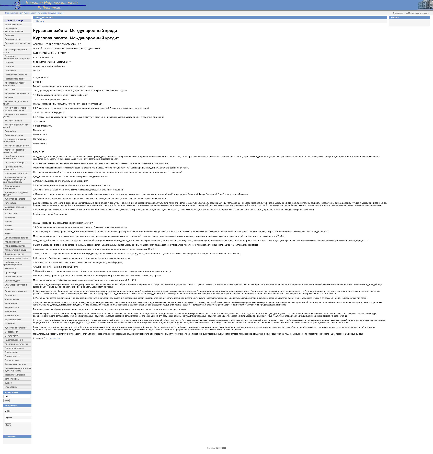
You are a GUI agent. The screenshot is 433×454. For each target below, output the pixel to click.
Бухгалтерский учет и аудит (15, 51)
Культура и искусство (16, 199)
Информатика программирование (12, 263)
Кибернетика (11, 311)
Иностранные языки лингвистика (14, 84)
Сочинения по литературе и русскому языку (17, 369)
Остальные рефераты (16, 163)
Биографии (10, 131)
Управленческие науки (16, 258)
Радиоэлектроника (14, 348)
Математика (11, 213)
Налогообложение (14, 340)
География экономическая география (16, 57)
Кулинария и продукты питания (15, 193)
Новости (40, 21)
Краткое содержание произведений (14, 151)
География (10, 295)
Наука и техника (13, 320)
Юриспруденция (13, 242)
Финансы (9, 230)
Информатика (12, 307)
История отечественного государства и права (16, 109)
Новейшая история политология (13, 157)
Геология (9, 66)
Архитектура (11, 272)
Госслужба (10, 71)
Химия (8, 234)
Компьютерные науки (15, 250)
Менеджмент (11, 332)
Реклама (9, 221)
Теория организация (15, 375)
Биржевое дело (12, 39)
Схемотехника (12, 360)
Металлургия (11, 336)
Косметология (12, 315)
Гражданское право (15, 79)
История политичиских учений (15, 115)
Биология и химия (14, 135)
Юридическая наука (15, 246)
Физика (8, 225)
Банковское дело (13, 25)
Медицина (10, 217)
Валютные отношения (16, 291)
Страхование (11, 352)
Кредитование (12, 299)
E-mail (7, 411)
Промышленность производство (13, 168)
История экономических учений (16, 126)
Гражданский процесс (16, 75)
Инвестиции (11, 303)
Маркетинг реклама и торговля (14, 208)
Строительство (12, 356)
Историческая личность (17, 93)
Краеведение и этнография (11, 187)
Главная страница (13, 13)
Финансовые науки (14, 254)
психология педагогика (16, 173)
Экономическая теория (16, 238)
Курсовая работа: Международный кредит (43, 13)
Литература (10, 203)
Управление (11, 387)
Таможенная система (15, 364)
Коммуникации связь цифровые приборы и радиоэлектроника (14, 179)
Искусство (10, 89)
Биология (9, 35)
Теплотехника (12, 379)
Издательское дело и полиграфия (14, 140)
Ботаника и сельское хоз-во (16, 44)
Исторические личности (17, 146)
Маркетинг (10, 324)
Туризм (8, 383)
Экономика (10, 268)
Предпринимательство (16, 344)
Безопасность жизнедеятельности (13, 30)
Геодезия (9, 62)
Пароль (8, 417)
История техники (13, 121)
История (9, 97)
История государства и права (15, 102)
